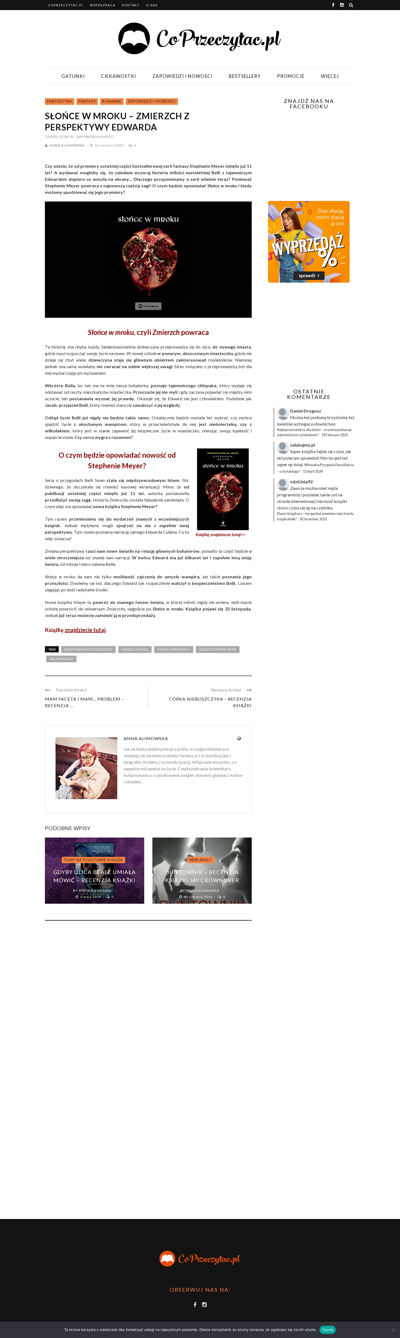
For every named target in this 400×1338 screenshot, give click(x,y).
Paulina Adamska (202, 890)
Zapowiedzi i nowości (182, 76)
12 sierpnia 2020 (109, 145)
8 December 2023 (313, 519)
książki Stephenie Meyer (217, 649)
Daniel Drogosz (305, 410)
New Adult (201, 860)
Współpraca (102, 5)
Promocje (290, 76)
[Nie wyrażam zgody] (393, 1330)
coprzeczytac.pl (66, 5)
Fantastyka (59, 101)
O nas (152, 5)
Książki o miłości (135, 649)
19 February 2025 (334, 435)
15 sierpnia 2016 (198, 897)
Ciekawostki (118, 76)
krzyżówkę (337, 417)
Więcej (330, 76)
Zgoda (327, 1329)
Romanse (111, 101)
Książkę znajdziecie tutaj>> (220, 534)
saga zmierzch (61, 659)
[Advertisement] (308, 335)
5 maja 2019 (91, 897)
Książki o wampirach (174, 649)
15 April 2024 (313, 471)
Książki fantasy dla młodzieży (88, 649)
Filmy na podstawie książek (93, 860)
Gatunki (73, 76)
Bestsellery (245, 76)
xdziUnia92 (301, 481)
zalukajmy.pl (302, 444)
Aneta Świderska (95, 890)
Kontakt (131, 5)
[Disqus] (148, 998)
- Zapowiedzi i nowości (93, 137)
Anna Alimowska (67, 145)
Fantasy (87, 101)
